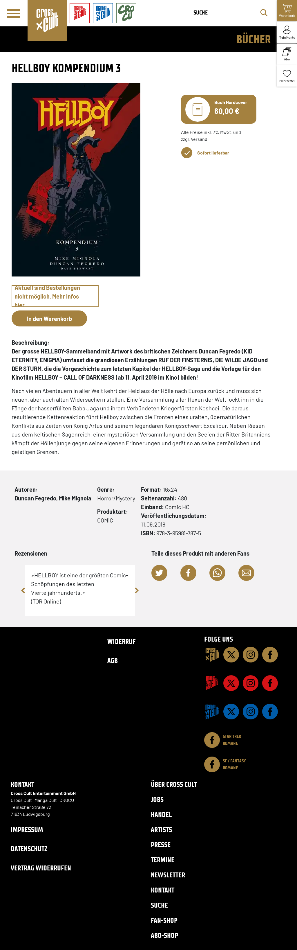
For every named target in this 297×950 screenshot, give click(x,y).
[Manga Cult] (212, 683)
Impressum (27, 829)
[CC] (212, 654)
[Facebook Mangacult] (270, 683)
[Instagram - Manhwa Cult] (250, 711)
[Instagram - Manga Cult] (250, 683)
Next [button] (136, 590)
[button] (159, 573)
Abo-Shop (164, 935)
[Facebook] (270, 654)
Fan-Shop (164, 920)
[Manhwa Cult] (212, 711)
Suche (159, 905)
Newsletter (168, 875)
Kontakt (162, 890)
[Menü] (13, 13)
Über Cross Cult (174, 784)
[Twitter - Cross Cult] (231, 654)
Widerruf (121, 641)
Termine (162, 860)
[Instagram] (250, 654)
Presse (161, 845)
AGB (112, 660)
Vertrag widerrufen (41, 868)
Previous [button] (24, 590)
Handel (161, 814)
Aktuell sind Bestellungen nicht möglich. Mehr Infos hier (47, 296)
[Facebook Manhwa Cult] (270, 711)
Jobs (157, 799)
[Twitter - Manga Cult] (231, 683)
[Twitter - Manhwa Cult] (231, 711)
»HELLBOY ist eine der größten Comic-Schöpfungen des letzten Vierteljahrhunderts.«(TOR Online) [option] (79, 588)
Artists (161, 829)
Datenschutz (29, 849)
